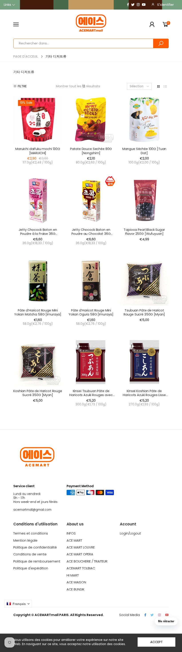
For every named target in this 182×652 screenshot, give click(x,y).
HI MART (73, 575)
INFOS (71, 533)
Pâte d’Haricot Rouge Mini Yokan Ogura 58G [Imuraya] (91, 312)
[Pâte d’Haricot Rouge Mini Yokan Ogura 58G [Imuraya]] (91, 281)
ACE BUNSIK (75, 589)
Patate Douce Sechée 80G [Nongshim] (91, 151)
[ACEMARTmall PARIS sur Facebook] (128, 5)
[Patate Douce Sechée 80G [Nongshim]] (91, 119)
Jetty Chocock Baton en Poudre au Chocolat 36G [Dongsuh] (91, 233)
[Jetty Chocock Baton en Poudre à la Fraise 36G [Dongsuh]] (37, 200)
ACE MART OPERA (80, 554)
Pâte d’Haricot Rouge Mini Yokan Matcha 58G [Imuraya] (37, 312)
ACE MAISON (76, 582)
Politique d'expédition (30, 568)
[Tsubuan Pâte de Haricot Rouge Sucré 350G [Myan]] (144, 281)
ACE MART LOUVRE (81, 547)
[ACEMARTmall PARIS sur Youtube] (144, 5)
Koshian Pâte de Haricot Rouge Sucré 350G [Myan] (37, 393)
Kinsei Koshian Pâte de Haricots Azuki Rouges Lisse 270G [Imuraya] (144, 395)
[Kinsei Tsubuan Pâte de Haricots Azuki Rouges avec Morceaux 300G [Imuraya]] (91, 361)
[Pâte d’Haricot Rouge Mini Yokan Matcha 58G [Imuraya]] (37, 281)
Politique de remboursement (36, 561)
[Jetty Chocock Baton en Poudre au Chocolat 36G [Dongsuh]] (91, 200)
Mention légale (25, 540)
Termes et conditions (30, 533)
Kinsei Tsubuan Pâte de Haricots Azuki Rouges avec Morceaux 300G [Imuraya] (91, 395)
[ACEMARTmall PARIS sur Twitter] (133, 5)
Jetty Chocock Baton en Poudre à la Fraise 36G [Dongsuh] (38, 233)
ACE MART (74, 540)
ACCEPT (156, 642)
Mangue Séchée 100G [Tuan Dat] (144, 151)
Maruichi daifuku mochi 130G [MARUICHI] (37, 151)
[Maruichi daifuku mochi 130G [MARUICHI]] (37, 119)
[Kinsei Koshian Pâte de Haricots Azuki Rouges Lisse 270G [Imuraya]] (144, 361)
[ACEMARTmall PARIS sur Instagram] (138, 5)
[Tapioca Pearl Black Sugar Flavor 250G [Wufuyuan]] (144, 200)
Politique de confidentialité (35, 547)
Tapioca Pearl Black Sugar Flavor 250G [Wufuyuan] (144, 231)
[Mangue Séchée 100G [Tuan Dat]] (144, 119)
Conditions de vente (30, 554)
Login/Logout (130, 533)
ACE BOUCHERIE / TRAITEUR (87, 561)
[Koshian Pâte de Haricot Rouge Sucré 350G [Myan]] (37, 361)
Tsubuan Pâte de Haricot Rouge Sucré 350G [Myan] (144, 312)
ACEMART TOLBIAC (81, 568)
